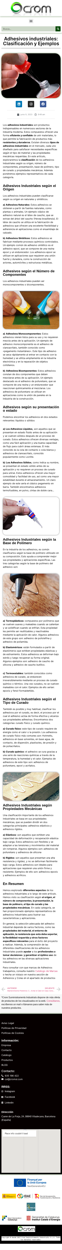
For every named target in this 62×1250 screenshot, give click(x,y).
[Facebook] (43, 104)
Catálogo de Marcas (46, 971)
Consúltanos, (53, 1001)
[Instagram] (31, 104)
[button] (31, 21)
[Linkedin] (19, 104)
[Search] (58, 28)
